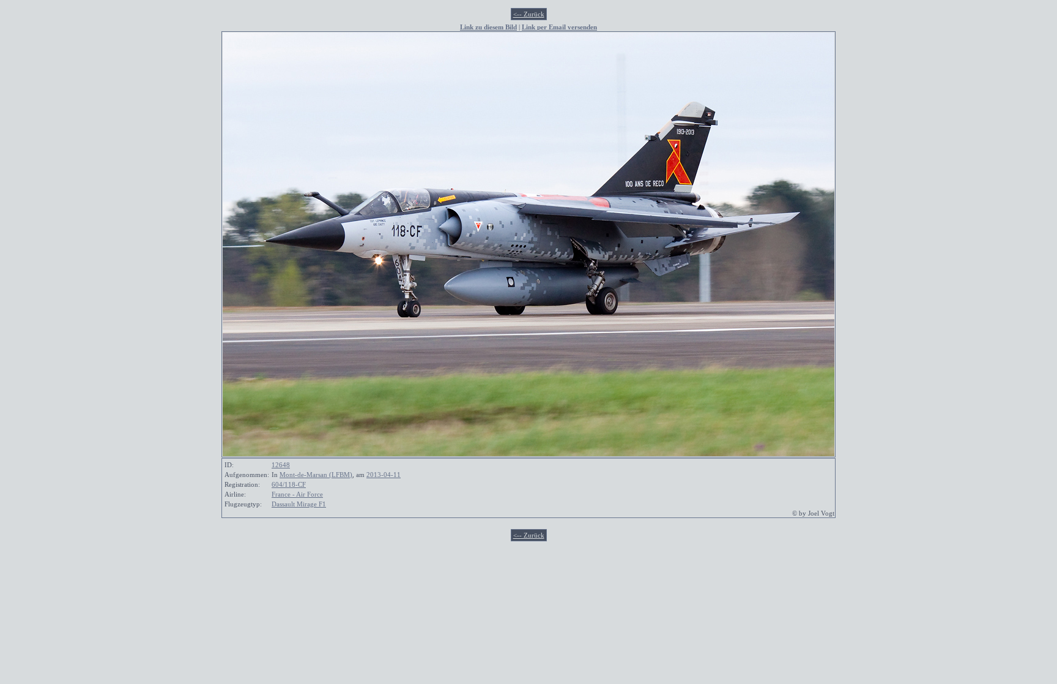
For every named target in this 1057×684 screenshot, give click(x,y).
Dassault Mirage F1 (299, 504)
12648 (281, 464)
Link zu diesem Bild (488, 27)
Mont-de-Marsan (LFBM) (316, 474)
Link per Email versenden (559, 27)
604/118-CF (289, 484)
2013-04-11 (383, 474)
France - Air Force (297, 494)
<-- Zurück (528, 14)
